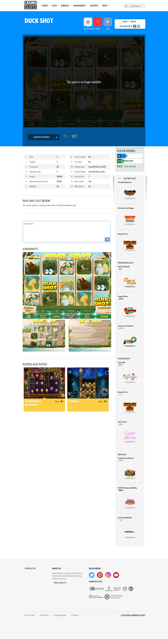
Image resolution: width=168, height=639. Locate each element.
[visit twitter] (92, 575)
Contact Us (30, 568)
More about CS (60, 582)
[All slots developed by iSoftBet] (70, 137)
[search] (126, 6)
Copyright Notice (61, 615)
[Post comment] (107, 239)
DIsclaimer (45, 615)
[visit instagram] (108, 575)
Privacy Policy (30, 615)
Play (130, 193)
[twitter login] (138, 26)
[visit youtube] (116, 575)
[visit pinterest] (100, 575)
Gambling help (95, 581)
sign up (133, 21)
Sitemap (75, 615)
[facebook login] (134, 26)
